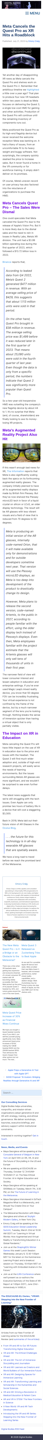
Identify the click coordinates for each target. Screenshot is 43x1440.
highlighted (33, 89)
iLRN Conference (25, 1274)
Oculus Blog (9, 828)
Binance (7, 262)
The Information (15, 471)
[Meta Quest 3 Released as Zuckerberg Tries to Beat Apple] (31, 935)
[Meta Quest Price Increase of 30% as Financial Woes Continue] (12, 1002)
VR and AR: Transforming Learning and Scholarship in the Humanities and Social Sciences (22, 1384)
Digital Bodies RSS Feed (12, 1429)
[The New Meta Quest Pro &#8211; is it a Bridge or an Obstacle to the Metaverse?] (12, 935)
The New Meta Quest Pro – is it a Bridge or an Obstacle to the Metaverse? (11, 952)
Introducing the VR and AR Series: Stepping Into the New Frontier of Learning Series (19, 1416)
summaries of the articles (26, 1339)
